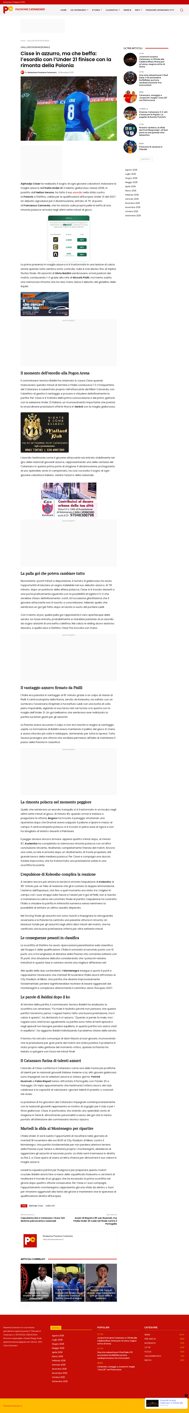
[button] (182, 10)
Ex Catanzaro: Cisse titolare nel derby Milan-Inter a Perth (36, 1295)
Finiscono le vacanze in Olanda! (150, 148)
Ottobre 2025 (131, 211)
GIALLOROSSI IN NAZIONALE (38, 41)
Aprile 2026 (130, 186)
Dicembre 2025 (132, 203)
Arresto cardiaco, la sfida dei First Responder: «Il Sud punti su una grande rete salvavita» (153, 131)
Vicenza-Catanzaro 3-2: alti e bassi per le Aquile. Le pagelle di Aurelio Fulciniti (153, 114)
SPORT (141, 143)
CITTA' (141, 53)
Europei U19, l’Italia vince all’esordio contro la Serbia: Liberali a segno (68, 1295)
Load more (145, 159)
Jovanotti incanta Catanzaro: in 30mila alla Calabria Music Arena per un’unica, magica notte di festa (152, 61)
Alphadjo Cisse (36, 1205)
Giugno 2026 (131, 178)
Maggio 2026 (131, 182)
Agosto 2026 (131, 169)
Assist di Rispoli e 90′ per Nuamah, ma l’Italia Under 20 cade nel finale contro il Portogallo (95, 1221)
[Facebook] (164, 1405)
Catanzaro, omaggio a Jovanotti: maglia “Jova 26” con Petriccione (153, 98)
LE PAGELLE (143, 109)
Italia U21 (50, 1205)
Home (23, 41)
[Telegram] (177, 1405)
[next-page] (27, 1306)
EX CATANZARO (36, 1289)
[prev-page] (22, 1306)
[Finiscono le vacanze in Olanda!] (130, 146)
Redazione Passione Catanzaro (42, 72)
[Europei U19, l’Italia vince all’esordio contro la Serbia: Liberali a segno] (69, 1283)
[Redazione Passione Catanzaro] (23, 72)
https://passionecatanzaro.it (53, 1239)
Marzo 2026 (130, 190)
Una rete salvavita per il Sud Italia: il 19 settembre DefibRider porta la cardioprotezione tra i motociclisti (153, 80)
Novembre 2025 (132, 207)
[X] (183, 1405)
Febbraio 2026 (132, 194)
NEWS (141, 92)
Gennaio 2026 (132, 199)
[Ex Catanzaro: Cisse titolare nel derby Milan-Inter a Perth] (36, 1283)
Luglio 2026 (130, 174)
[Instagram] (170, 1405)
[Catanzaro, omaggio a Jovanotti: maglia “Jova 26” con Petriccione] (130, 96)
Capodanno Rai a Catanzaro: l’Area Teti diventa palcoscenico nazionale (43, 1219)
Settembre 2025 (133, 215)
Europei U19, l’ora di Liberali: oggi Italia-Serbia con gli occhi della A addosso (101, 1294)
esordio (77, 192)
